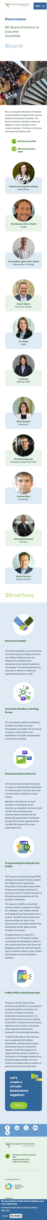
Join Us (18, 1105)
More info (5, 1210)
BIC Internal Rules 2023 (26, 149)
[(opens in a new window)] (14, 1189)
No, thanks (16, 1216)
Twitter (26, 1127)
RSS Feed (7, 1132)
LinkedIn (16, 1127)
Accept (5, 1215)
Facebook (7, 1127)
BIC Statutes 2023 (27, 141)
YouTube (35, 1127)
